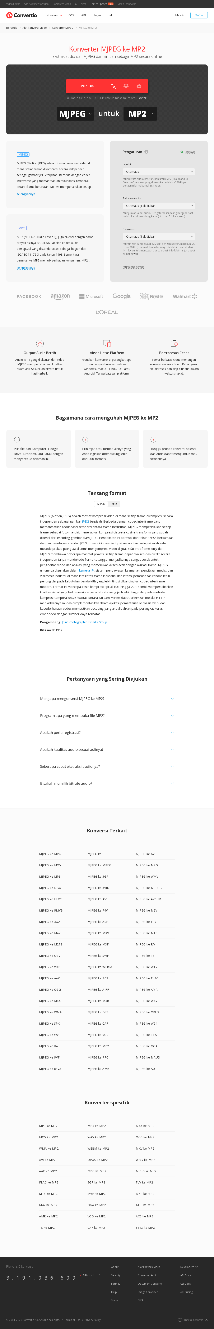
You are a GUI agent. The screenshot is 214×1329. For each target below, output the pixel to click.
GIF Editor (80, 4)
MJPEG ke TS (145, 956)
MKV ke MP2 (145, 1148)
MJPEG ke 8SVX (50, 1069)
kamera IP (86, 570)
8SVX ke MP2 (145, 1228)
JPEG (85, 521)
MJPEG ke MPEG (99, 865)
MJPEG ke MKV (98, 933)
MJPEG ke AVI (145, 854)
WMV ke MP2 (145, 1160)
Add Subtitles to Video (36, 4)
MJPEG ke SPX (49, 1023)
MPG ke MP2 (97, 1171)
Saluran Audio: (132, 198)
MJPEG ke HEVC (50, 899)
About (114, 1267)
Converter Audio (148, 1275)
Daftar (199, 15)
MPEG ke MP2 (146, 1171)
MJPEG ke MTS (146, 933)
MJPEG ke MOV (50, 865)
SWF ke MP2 (97, 1194)
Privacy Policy (93, 1320)
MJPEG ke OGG (50, 990)
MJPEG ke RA (48, 1046)
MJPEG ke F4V (98, 910)
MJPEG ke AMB (99, 1069)
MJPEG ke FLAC (147, 978)
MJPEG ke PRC (98, 1057)
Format (115, 1283)
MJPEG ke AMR (147, 990)
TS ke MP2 (47, 1228)
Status (114, 1300)
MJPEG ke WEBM (100, 967)
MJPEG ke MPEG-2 (149, 888)
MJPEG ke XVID (99, 888)
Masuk (179, 15)
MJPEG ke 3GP (98, 876)
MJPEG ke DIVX (50, 888)
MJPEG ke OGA (146, 1046)
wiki (136, 254)
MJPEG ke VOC (98, 1035)
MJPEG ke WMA (50, 1012)
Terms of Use (72, 1320)
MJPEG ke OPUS (147, 1012)
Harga (97, 15)
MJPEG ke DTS (98, 1012)
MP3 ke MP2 (48, 1126)
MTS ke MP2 (48, 1194)
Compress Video (62, 4)
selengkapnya (26, 194)
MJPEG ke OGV (49, 956)
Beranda (11, 28)
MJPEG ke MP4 (50, 854)
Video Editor (13, 4)
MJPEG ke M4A (50, 1001)
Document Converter (150, 1283)
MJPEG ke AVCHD (148, 899)
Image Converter (148, 1292)
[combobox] (159, 171)
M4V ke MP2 (48, 1205)
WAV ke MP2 (97, 1137)
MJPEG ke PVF (49, 1057)
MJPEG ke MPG (147, 865)
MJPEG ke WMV (147, 876)
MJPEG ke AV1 (98, 899)
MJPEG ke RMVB (51, 910)
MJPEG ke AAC (49, 978)
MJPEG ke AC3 (98, 978)
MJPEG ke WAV (146, 1001)
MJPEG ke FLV (146, 922)
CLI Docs (185, 1283)
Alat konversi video (35, 28)
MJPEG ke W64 (146, 1023)
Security (115, 1275)
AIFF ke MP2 (145, 1205)
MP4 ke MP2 (97, 1126)
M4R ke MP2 (145, 1194)
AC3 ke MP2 (144, 1216)
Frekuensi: (129, 229)
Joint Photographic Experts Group (84, 622)
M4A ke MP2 (145, 1126)
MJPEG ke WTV (146, 967)
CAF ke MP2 (96, 1228)
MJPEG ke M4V (49, 933)
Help (110, 15)
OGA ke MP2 (97, 1205)
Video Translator (127, 4)
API (83, 15)
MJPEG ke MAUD (148, 1057)
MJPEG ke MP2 (98, 1046)
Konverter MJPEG (63, 28)
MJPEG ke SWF (98, 956)
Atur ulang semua (133, 267)
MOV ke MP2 (48, 1137)
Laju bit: (127, 164)
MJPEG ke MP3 (50, 876)
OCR (72, 15)
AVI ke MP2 (47, 1160)
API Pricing (186, 1292)
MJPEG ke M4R (98, 1001)
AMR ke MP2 (48, 1216)
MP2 (114, 503)
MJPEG (101, 503)
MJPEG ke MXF (98, 944)
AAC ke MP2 (48, 1171)
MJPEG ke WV (49, 1035)
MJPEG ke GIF (97, 854)
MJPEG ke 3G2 (49, 922)
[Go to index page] (21, 14)
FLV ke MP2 (144, 1182)
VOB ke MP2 (97, 1216)
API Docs (185, 1275)
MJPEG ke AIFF (98, 990)
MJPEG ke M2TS (50, 944)
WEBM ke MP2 (98, 1148)
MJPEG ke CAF (98, 1023)
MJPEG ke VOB (49, 967)
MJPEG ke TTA (146, 1035)
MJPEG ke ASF (98, 922)
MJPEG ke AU (145, 1069)
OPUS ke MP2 (98, 1160)
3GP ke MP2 (96, 1182)
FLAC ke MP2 (49, 1182)
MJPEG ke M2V (146, 910)
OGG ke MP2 (145, 1137)
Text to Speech (98, 4)
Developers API (189, 1267)
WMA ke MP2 (49, 1148)
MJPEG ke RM (146, 944)
